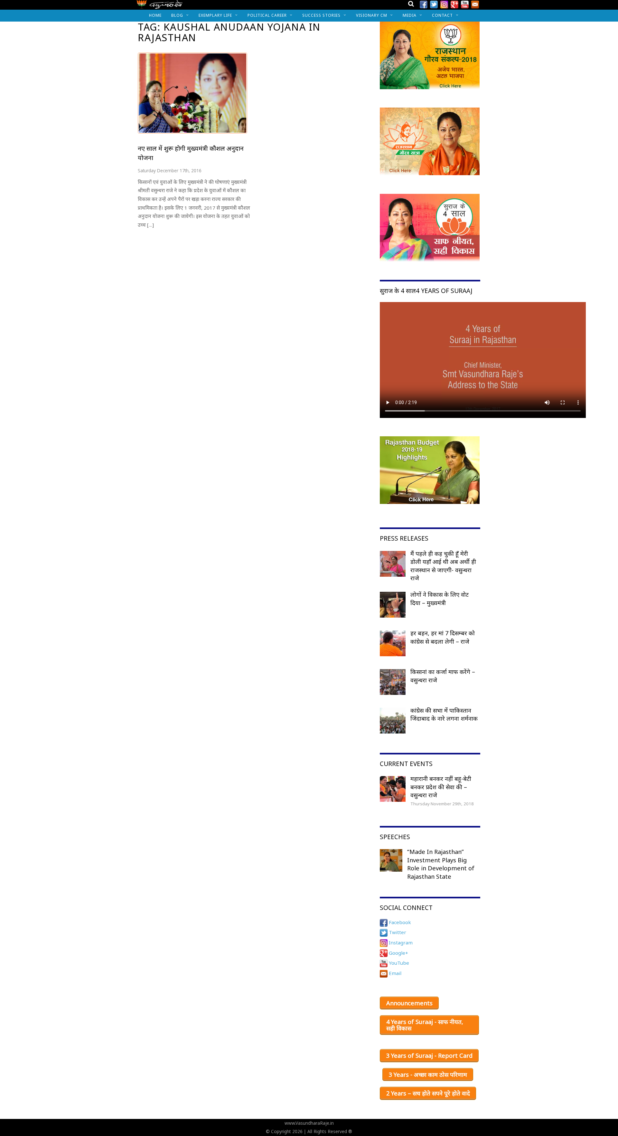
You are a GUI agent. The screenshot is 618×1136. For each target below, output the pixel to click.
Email (394, 973)
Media (410, 15)
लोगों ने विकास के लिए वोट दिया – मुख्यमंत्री (439, 599)
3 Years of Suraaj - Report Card (429, 1055)
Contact (442, 15)
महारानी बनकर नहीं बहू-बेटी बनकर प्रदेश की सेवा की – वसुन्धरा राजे (440, 787)
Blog (177, 15)
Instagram (400, 942)
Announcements (409, 1003)
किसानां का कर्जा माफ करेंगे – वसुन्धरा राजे (442, 676)
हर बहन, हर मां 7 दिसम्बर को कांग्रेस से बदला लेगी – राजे (442, 637)
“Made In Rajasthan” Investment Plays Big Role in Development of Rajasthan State (440, 864)
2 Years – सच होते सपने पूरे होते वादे (428, 1093)
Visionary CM (371, 15)
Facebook (399, 922)
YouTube (398, 963)
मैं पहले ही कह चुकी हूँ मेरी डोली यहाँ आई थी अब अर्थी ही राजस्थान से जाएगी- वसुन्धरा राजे (443, 566)
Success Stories (321, 15)
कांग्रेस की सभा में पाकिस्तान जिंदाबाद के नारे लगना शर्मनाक (444, 714)
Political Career (267, 15)
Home (155, 15)
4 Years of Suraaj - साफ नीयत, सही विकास (424, 1025)
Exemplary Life (215, 15)
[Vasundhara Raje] (159, 6)
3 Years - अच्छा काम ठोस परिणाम (428, 1074)
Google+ (398, 953)
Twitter (397, 932)
